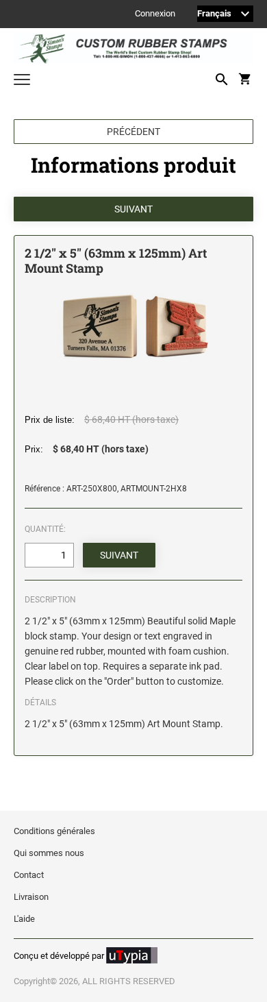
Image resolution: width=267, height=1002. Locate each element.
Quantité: (45, 529)
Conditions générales (54, 831)
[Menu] (22, 81)
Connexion (155, 14)
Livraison (31, 897)
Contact (29, 875)
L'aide (24, 919)
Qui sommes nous (49, 853)
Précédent (133, 131)
